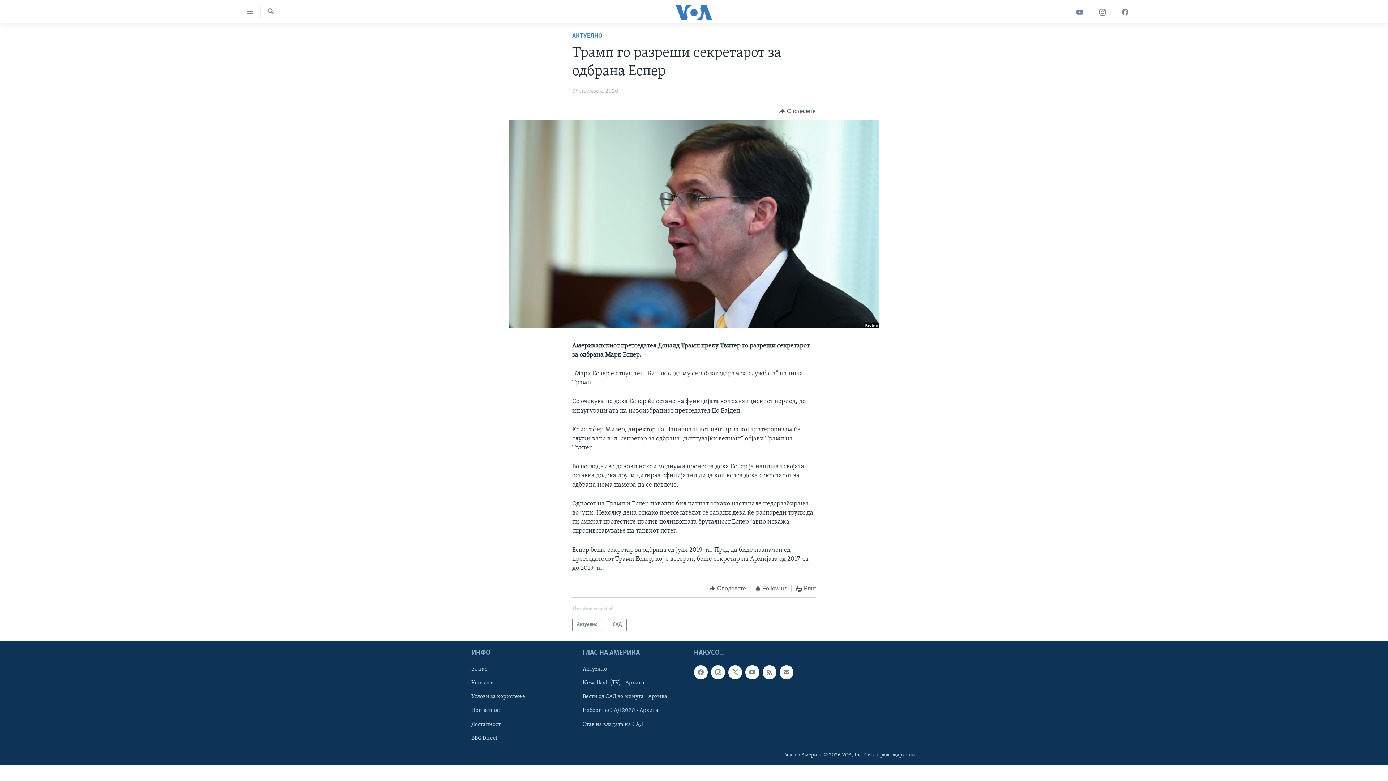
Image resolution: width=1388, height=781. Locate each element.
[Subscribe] (786, 672)
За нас (479, 669)
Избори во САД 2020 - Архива (621, 710)
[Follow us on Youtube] (752, 672)
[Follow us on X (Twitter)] (735, 672)
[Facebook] (1125, 12)
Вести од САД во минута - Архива (625, 697)
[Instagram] (1102, 12)
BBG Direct (484, 738)
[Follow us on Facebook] (701, 672)
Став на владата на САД (613, 724)
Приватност (486, 710)
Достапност (486, 724)
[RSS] (769, 672)
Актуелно (587, 36)
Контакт (482, 683)
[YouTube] (1079, 12)
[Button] (797, 111)
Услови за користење (498, 697)
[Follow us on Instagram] (718, 672)
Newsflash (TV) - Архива (613, 683)
